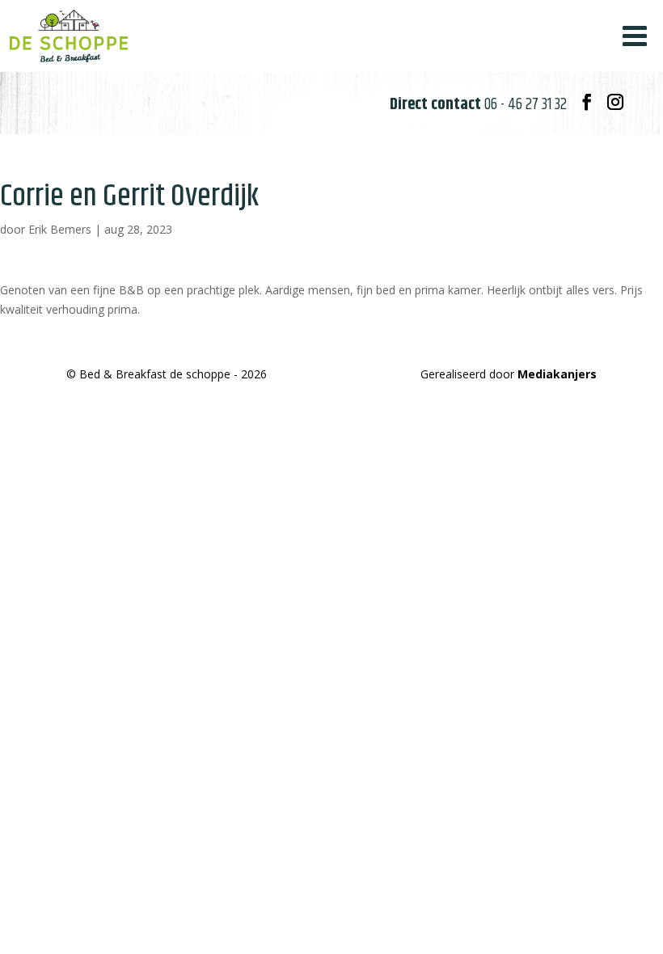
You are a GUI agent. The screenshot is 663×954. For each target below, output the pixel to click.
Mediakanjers (557, 374)
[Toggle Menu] (634, 36)
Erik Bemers (59, 229)
